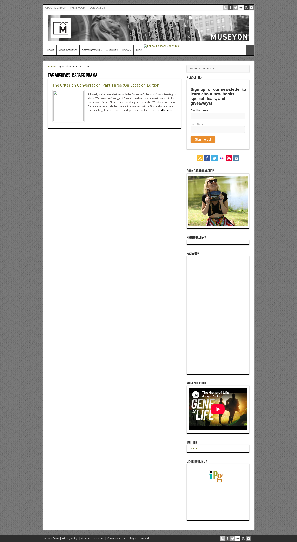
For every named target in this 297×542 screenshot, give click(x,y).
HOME (50, 50)
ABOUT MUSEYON (55, 7)
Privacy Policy (69, 538)
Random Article (250, 50)
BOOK (126, 50)
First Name (198, 124)
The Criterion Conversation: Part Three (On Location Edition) (106, 85)
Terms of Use (51, 538)
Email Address (200, 110)
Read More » (164, 110)
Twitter (192, 442)
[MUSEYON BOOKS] (148, 38)
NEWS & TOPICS (68, 50)
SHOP (139, 50)
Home (51, 66)
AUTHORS (112, 50)
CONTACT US (97, 7)
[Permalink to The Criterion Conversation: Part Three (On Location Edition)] (68, 120)
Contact (98, 538)
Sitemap (86, 538)
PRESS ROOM (77, 7)
